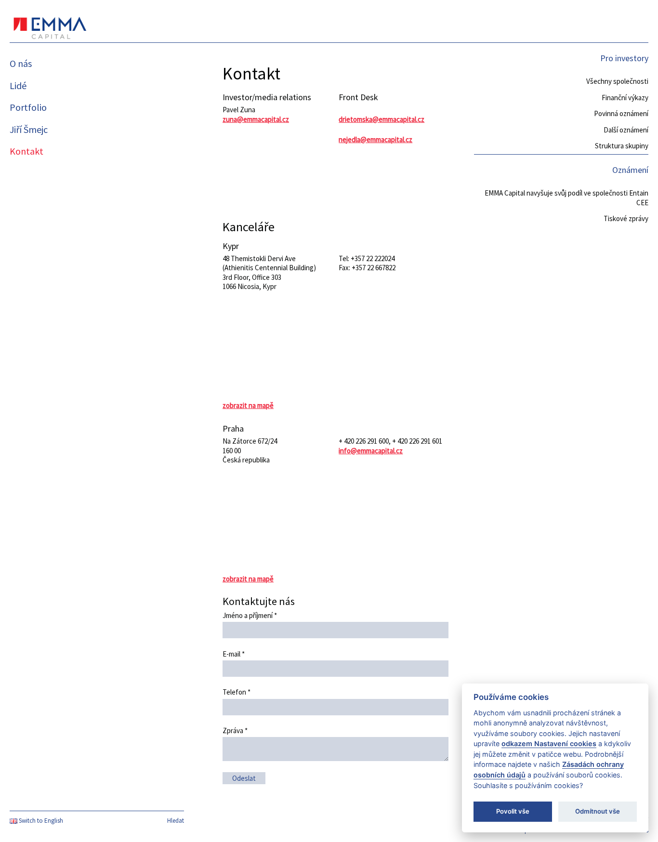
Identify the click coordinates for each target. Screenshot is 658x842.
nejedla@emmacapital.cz (375, 139)
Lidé (18, 85)
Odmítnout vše (597, 811)
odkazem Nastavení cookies (548, 743)
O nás (21, 63)
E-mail (234, 653)
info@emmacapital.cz (371, 450)
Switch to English (40, 820)
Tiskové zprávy (626, 218)
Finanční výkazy (625, 97)
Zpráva (235, 730)
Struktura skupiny (621, 145)
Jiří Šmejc (29, 129)
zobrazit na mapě (248, 405)
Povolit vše (512, 811)
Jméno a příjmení (250, 615)
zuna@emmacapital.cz (256, 119)
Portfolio (28, 107)
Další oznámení (626, 129)
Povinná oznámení (621, 113)
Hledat (175, 820)
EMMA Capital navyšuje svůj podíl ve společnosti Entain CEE (566, 197)
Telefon (236, 692)
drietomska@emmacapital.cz (381, 119)
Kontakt (26, 151)
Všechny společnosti (617, 81)
